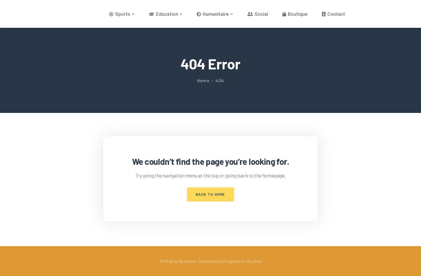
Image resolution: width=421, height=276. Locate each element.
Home (203, 80)
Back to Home (210, 194)
